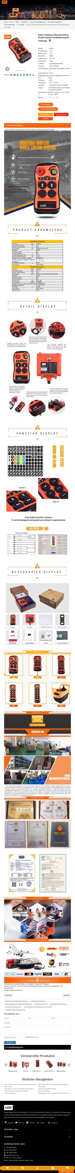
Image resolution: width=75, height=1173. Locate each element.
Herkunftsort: (42, 61)
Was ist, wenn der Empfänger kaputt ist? (16, 1091)
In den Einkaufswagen (48, 109)
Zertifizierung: (42, 58)
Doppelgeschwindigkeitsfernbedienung (16, 1001)
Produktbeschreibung (14, 125)
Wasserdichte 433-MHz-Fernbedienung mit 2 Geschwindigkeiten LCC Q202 (13, 1071)
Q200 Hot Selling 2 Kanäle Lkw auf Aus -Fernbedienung (49, 1071)
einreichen (10, 1042)
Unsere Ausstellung (43, 1091)
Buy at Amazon (45, 114)
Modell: (40, 48)
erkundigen (46, 104)
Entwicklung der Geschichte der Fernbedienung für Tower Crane (54, 1093)
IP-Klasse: (41, 80)
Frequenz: (41, 66)
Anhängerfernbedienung (38, 1001)
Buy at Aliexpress (61, 114)
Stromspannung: (43, 93)
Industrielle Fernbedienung (13, 1007)
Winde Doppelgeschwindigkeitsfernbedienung (18, 1004)
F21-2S (25, 1071)
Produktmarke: (43, 51)
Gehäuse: (41, 85)
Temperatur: (42, 82)
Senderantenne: (43, 73)
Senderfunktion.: (43, 68)
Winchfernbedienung (41, 1004)
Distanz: (40, 88)
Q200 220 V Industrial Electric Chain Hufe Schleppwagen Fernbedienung (37, 1071)
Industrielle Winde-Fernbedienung (15, 1010)
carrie (7, 1155)
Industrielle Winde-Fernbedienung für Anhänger (38, 1007)
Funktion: (41, 63)
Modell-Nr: (41, 56)
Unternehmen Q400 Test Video (47, 1089)
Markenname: (42, 53)
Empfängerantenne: (43, 76)
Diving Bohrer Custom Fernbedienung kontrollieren (19, 1089)
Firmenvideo (8, 1086)
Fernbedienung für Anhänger (58, 1004)
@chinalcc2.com (14, 1155)
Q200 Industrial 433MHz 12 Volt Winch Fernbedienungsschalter (62, 1071)
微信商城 (45, 118)
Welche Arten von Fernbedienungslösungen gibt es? (53, 1084)
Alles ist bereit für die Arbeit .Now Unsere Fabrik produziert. (21, 1084)
